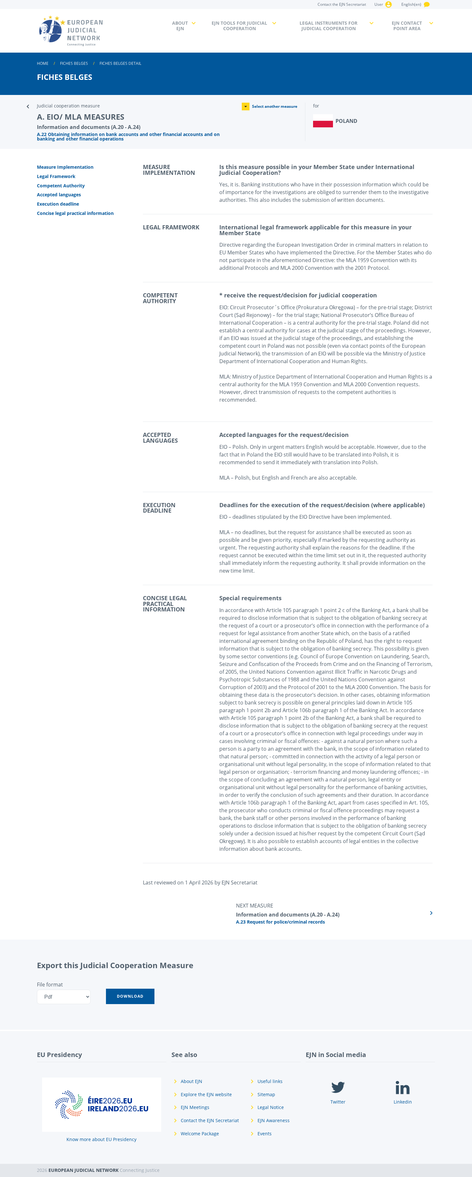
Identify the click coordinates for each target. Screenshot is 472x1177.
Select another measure (274, 106)
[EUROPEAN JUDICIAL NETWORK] (100, 31)
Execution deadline (58, 204)
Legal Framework (56, 176)
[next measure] (335, 913)
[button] (130, 996)
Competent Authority (61, 186)
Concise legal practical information (75, 213)
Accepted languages (59, 195)
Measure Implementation (65, 167)
